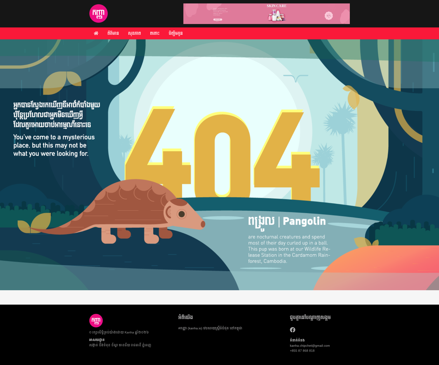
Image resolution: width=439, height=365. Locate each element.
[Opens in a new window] (292, 330)
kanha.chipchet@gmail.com (310, 345)
